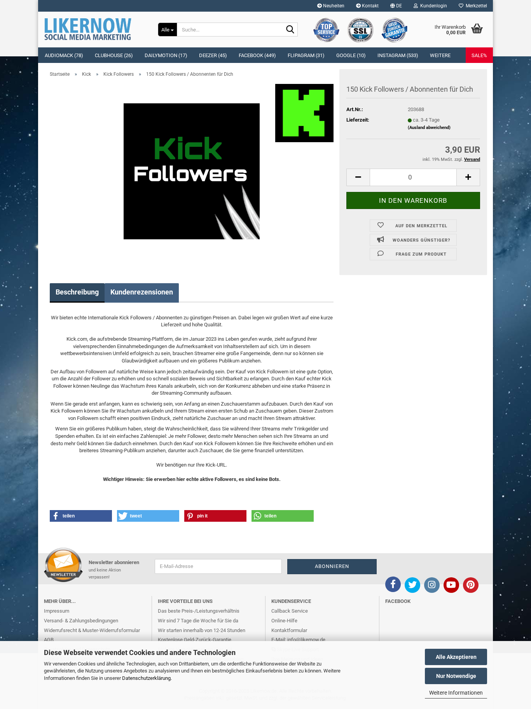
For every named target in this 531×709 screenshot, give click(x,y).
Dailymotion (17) (166, 55)
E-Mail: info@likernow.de (298, 640)
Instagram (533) (397, 55)
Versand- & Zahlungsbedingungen (81, 621)
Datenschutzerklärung (146, 678)
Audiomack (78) (64, 55)
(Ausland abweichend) (429, 127)
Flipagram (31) (306, 55)
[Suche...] (290, 30)
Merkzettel (475, 6)
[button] (396, 6)
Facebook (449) (257, 55)
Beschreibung (77, 292)
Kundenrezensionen (141, 292)
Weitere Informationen (456, 693)
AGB (49, 640)
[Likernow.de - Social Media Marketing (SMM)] (95, 29)
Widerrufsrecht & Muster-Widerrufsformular (92, 630)
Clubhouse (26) (114, 55)
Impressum (56, 611)
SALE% (479, 55)
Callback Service (289, 611)
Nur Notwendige (456, 676)
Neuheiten (333, 6)
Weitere (440, 55)
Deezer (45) (213, 55)
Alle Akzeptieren (456, 657)
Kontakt (370, 6)
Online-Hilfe (284, 621)
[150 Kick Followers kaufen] (192, 171)
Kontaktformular (289, 630)
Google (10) (351, 55)
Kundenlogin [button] (432, 6)
